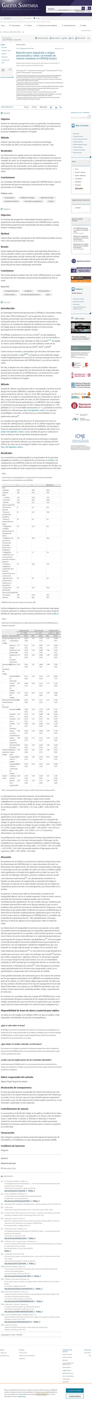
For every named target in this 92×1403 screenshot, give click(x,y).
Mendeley (78, 182)
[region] (46, 1393)
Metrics (8, 18)
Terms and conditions (68, 1376)
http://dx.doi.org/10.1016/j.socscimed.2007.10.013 (18, 1288)
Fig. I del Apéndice (34, 410)
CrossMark (78, 179)
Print (76, 169)
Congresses (22, 1358)
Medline (30, 1190)
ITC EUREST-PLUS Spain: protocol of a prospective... (80, 230)
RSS (90, 1355)
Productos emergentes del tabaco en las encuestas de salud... (80, 238)
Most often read (4, 1355)
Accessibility (66, 1381)
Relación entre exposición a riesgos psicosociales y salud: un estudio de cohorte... (32, 21)
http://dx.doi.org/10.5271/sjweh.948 (14, 1190)
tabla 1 (52, 460)
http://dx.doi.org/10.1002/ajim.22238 (15, 1238)
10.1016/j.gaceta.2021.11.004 (26, 48)
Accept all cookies (75, 1390)
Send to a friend (80, 172)
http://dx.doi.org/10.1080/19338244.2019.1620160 (18, 1311)
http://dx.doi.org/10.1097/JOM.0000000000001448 (18, 1301)
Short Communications (80, 139)
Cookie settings (41, 1394)
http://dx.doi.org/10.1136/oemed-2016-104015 (17, 1276)
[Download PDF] (51, 107)
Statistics (78, 185)
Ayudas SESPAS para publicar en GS (68, 1363)
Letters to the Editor (79, 150)
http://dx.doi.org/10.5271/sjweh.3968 (15, 1263)
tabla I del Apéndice (12, 432)
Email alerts (87, 1352)
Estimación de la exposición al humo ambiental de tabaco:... (80, 246)
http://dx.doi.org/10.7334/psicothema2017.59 (17, 1321)
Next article (17, 32)
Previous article (8, 32)
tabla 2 (55, 614)
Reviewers (76, 304)
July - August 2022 (8, 21)
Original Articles (78, 136)
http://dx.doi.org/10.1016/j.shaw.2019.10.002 (17, 1201)
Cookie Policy (22, 1396)
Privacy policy (66, 1379)
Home (1, 21)
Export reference (56, 38)
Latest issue (3, 1352)
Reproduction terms (68, 1373)
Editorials (76, 133)
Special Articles (78, 142)
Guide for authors (78, 299)
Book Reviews (77, 152)
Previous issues (23, 1352)
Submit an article (78, 301)
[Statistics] (56, 107)
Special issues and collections (27, 1355)
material (77, 208)
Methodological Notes (80, 144)
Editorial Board (63, 10)
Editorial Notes (77, 147)
